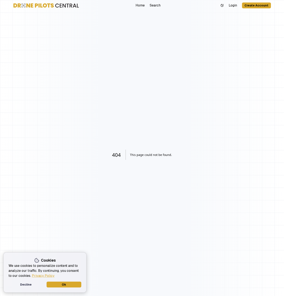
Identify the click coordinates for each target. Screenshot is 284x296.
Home (140, 5)
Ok (64, 284)
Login (233, 5)
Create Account (256, 5)
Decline (26, 284)
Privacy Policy (43, 275)
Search (155, 5)
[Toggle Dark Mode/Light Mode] (222, 5)
